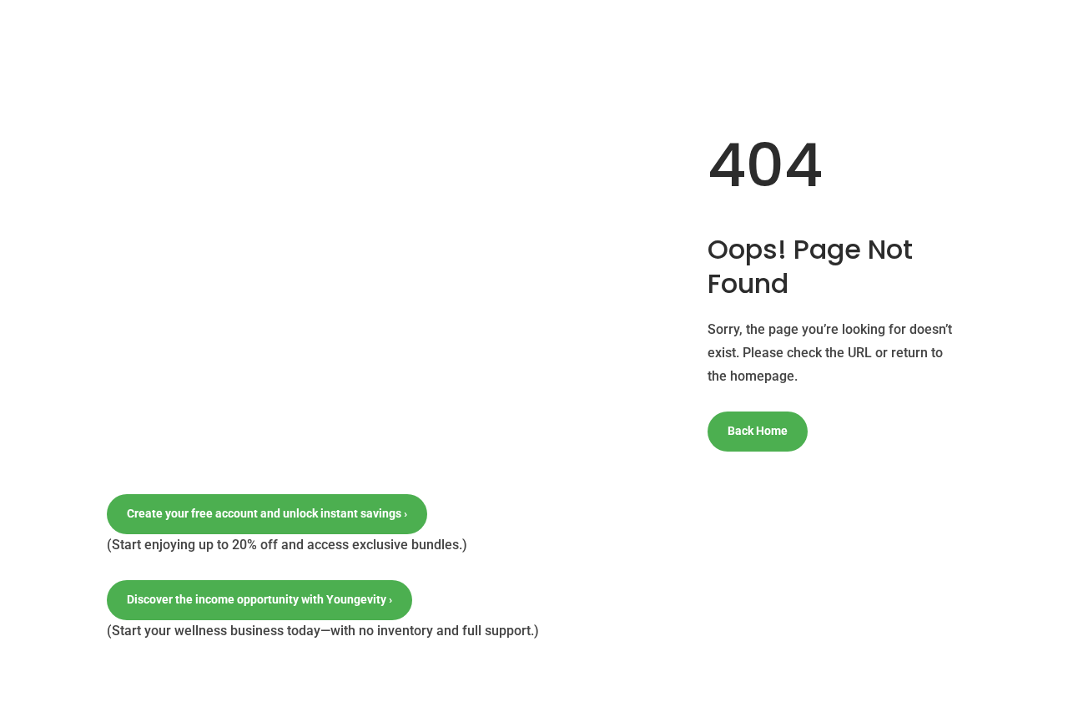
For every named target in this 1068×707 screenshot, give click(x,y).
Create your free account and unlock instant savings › (267, 513)
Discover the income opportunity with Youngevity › (259, 599)
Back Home (758, 430)
